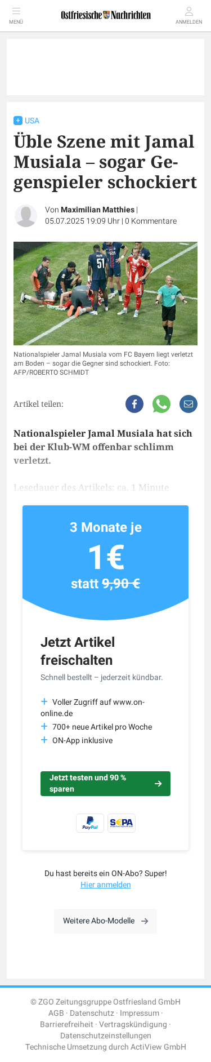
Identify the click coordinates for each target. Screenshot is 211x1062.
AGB (56, 1013)
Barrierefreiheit (66, 1024)
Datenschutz (92, 1013)
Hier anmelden (105, 885)
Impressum (139, 1013)
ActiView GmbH (158, 1047)
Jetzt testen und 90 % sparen (88, 783)
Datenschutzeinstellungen (105, 1036)
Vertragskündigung (133, 1024)
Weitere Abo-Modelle (98, 921)
